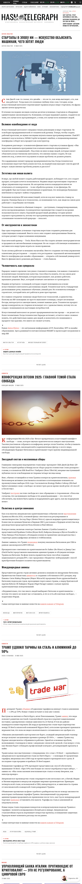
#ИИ (38, 7)
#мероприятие (18, 613)
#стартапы (21, 342)
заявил (65, 716)
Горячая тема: (69, 12)
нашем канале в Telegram (52, 604)
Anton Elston (13, 328)
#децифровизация (68, 7)
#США (4, 831)
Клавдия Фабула (8, 385)
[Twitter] (75, 2)
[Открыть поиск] (80, 2)
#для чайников (30, 7)
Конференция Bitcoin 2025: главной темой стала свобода (39, 379)
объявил (26, 709)
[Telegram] (72, 2)
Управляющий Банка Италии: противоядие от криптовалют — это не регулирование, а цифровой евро (37, 870)
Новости (6, 2)
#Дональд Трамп (30, 831)
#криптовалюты (44, 613)
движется (31, 575)
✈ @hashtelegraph (74, 7)
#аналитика (54, 7)
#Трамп (45, 7)
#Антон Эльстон (8, 342)
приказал (15, 800)
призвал (72, 478)
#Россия (19, 7)
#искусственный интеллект (37, 342)
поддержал (32, 542)
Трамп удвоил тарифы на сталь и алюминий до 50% (39, 649)
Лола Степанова (8, 656)
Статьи (24, 2)
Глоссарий (34, 2)
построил (15, 493)
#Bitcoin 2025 (30, 613)
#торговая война (15, 831)
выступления (70, 514)
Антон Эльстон (7, 46)
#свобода (6, 613)
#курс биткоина (8, 7)
